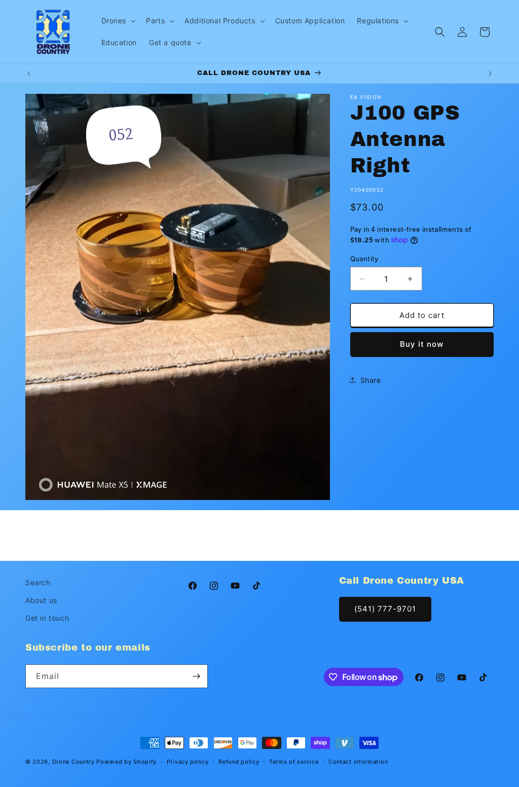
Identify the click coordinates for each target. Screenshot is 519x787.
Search (38, 582)
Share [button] (370, 380)
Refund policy (238, 761)
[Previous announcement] (29, 73)
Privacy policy (188, 761)
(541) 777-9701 (385, 609)
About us (41, 600)
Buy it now (421, 344)
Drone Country (73, 761)
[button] (117, 20)
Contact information (358, 761)
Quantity (364, 259)
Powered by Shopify (126, 761)
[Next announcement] (490, 73)
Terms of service (293, 761)
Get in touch (47, 618)
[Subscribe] (196, 676)
